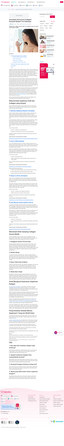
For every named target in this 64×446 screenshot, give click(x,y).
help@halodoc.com (5, 411)
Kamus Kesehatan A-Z (22, 2)
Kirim (52, 16)
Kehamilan (45, 25)
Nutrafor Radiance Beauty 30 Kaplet (19, 56)
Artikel (13, 9)
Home (9, 9)
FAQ (12, 67)
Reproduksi (42, 30)
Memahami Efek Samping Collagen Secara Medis (20, 64)
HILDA (15, 318)
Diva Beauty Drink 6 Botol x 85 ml (19, 62)
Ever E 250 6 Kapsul (17, 58)
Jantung (51, 23)
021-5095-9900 (4, 413)
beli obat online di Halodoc (21, 93)
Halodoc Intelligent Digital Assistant (15, 320)
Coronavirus (42, 23)
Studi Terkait (13, 65)
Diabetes (47, 23)
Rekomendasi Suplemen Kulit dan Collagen (19, 55)
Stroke (41, 25)
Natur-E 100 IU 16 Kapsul (17, 60)
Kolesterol (50, 25)
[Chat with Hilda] (58, 332)
